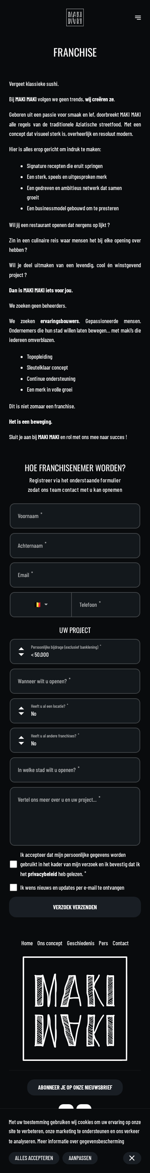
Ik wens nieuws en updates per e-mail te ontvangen (72, 887)
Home (27, 942)
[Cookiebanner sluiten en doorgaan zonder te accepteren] (132, 1158)
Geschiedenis (81, 942)
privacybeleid (42, 873)
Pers (103, 942)
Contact (121, 942)
